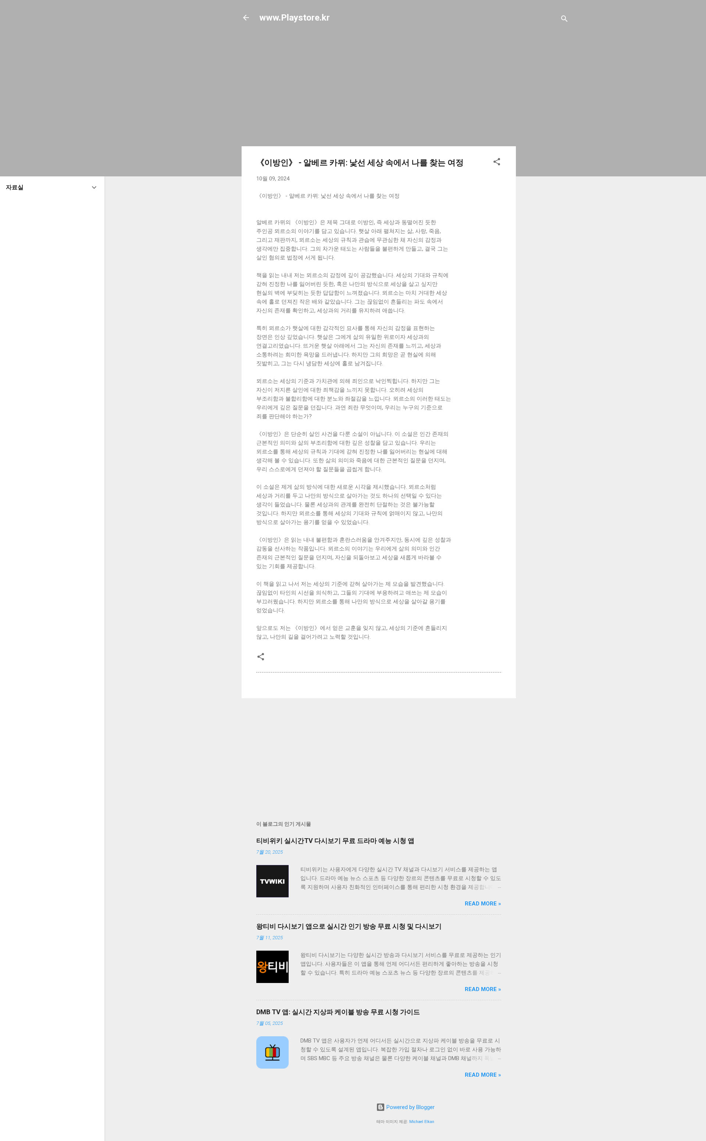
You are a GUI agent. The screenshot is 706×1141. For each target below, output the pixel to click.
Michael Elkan (421, 1121)
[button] (496, 163)
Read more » (483, 903)
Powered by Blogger (410, 1107)
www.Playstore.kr (294, 17)
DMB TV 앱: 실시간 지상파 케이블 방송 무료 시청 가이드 (338, 1012)
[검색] (564, 20)
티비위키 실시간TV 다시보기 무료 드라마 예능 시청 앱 (335, 840)
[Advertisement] (545, 147)
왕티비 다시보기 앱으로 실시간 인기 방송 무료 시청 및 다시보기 (349, 926)
